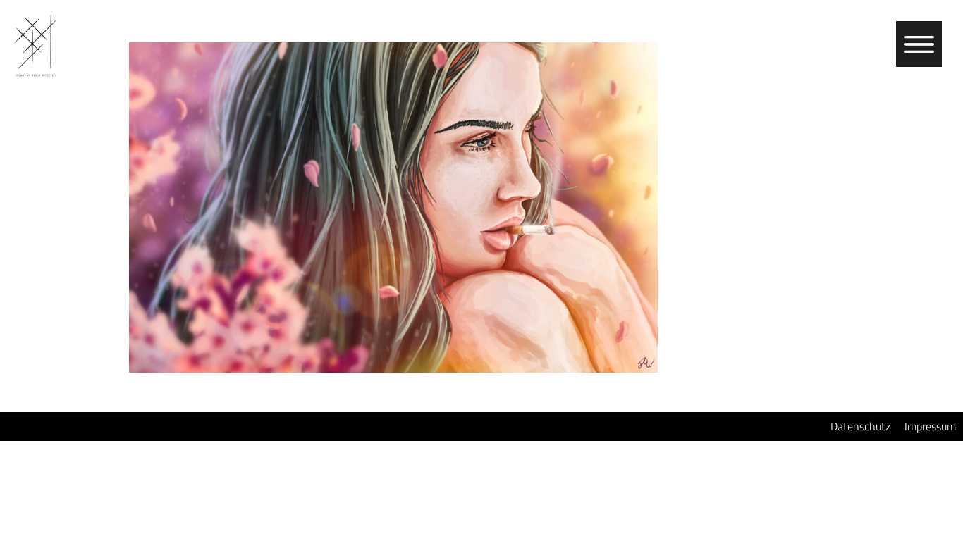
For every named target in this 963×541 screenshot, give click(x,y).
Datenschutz (860, 426)
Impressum (930, 426)
